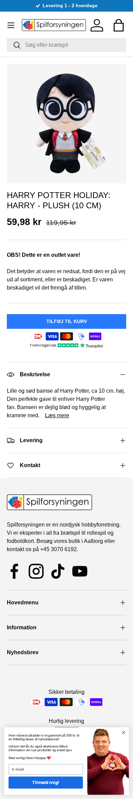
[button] (119, 25)
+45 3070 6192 (58, 549)
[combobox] (66, 45)
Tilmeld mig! (45, 782)
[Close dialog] (123, 732)
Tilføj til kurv (66, 321)
